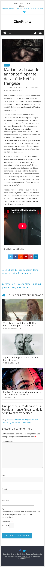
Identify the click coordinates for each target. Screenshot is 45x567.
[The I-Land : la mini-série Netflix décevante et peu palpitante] (22, 300)
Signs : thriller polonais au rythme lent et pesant (20, 358)
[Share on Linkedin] (35, 256)
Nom (4, 475)
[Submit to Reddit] (20, 256)
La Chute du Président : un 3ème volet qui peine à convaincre (20, 271)
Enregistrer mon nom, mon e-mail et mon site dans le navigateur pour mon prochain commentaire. (21, 514)
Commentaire (8, 441)
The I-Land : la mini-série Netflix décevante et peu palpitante (19, 324)
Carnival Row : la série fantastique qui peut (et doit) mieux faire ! (21, 285)
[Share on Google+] (25, 256)
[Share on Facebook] (15, 256)
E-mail (5, 489)
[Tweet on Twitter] (10, 256)
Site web (5, 500)
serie (20, 90)
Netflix (15, 90)
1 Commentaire (33, 87)
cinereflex (21, 87)
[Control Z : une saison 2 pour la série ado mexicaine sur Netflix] (22, 369)
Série (6, 65)
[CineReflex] (4, 32)
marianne (9, 90)
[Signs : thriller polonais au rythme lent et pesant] (22, 335)
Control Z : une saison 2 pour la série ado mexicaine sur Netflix (22, 393)
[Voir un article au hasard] (40, 32)
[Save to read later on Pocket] (30, 256)
